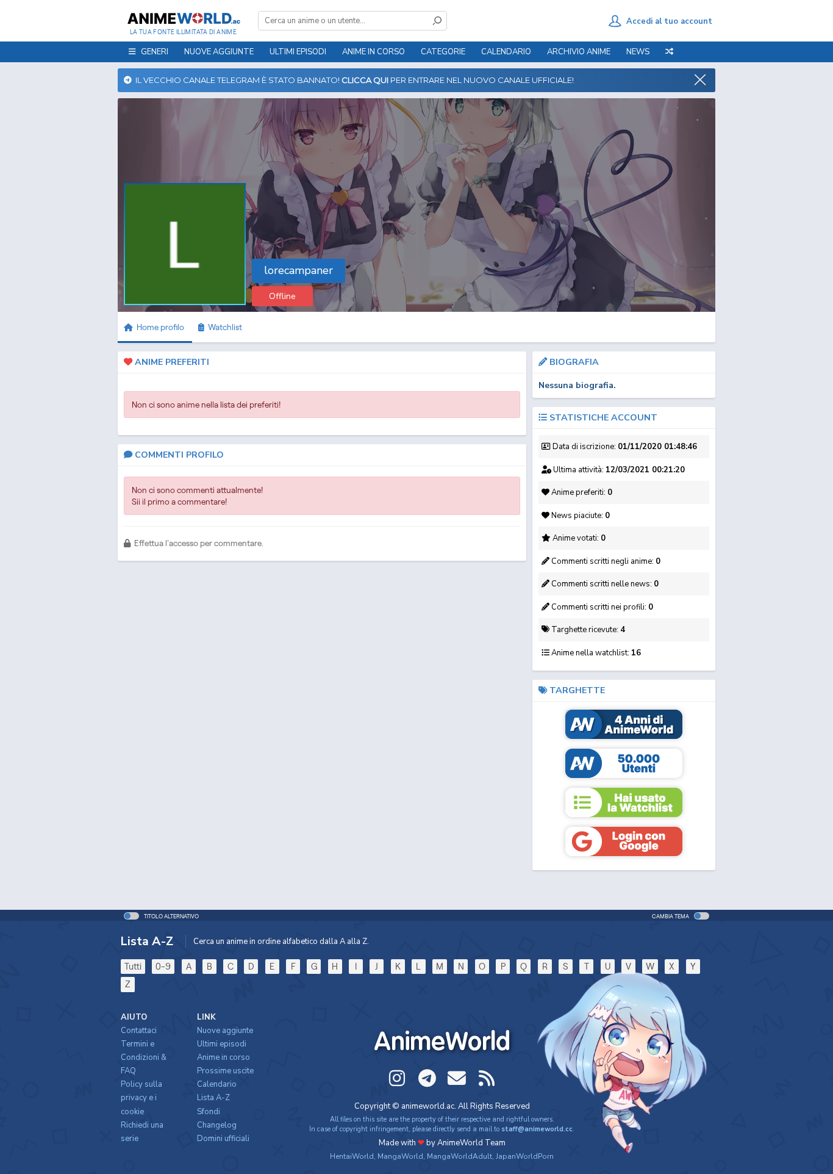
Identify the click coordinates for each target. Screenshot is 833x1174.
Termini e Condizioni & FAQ (143, 1057)
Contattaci (139, 1030)
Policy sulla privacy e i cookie (141, 1098)
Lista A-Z (213, 1097)
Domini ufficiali (223, 1138)
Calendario (506, 51)
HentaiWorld (352, 1156)
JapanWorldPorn (525, 1156)
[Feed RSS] (486, 1078)
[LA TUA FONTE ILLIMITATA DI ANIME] (183, 18)
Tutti (132, 966)
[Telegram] (427, 1078)
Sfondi (208, 1111)
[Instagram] (397, 1078)
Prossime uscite (225, 1070)
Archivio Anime (578, 51)
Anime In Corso (373, 51)
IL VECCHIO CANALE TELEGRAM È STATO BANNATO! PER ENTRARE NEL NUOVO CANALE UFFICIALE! (353, 80)
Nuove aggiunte (219, 51)
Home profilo (159, 327)
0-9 (163, 966)
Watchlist (223, 327)
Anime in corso (223, 1057)
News (637, 51)
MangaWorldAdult (459, 1156)
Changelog (217, 1125)
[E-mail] (457, 1078)
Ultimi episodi (298, 51)
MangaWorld (400, 1156)
